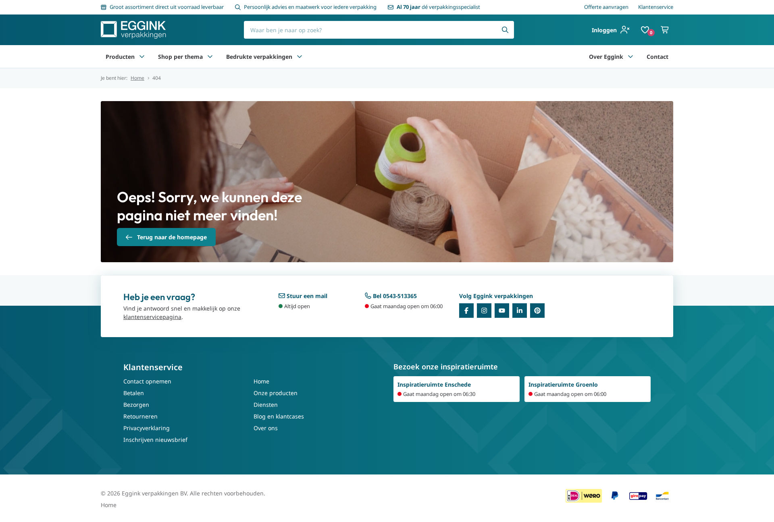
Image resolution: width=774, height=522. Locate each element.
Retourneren (140, 416)
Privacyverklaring (146, 428)
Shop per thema (180, 56)
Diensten (266, 404)
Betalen (133, 393)
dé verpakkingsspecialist (438, 6)
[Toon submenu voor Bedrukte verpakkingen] (299, 56)
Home (137, 78)
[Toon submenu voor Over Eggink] (630, 56)
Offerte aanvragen (606, 6)
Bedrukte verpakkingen (259, 56)
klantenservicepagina (152, 317)
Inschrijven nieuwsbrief (155, 439)
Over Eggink (606, 56)
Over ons (266, 428)
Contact (657, 56)
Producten (120, 56)
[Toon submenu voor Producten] (141, 56)
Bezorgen (136, 404)
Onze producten (276, 393)
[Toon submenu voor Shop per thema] (210, 56)
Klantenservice (655, 6)
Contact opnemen (147, 381)
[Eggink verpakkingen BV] (133, 30)
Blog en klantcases (279, 416)
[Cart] (665, 29)
